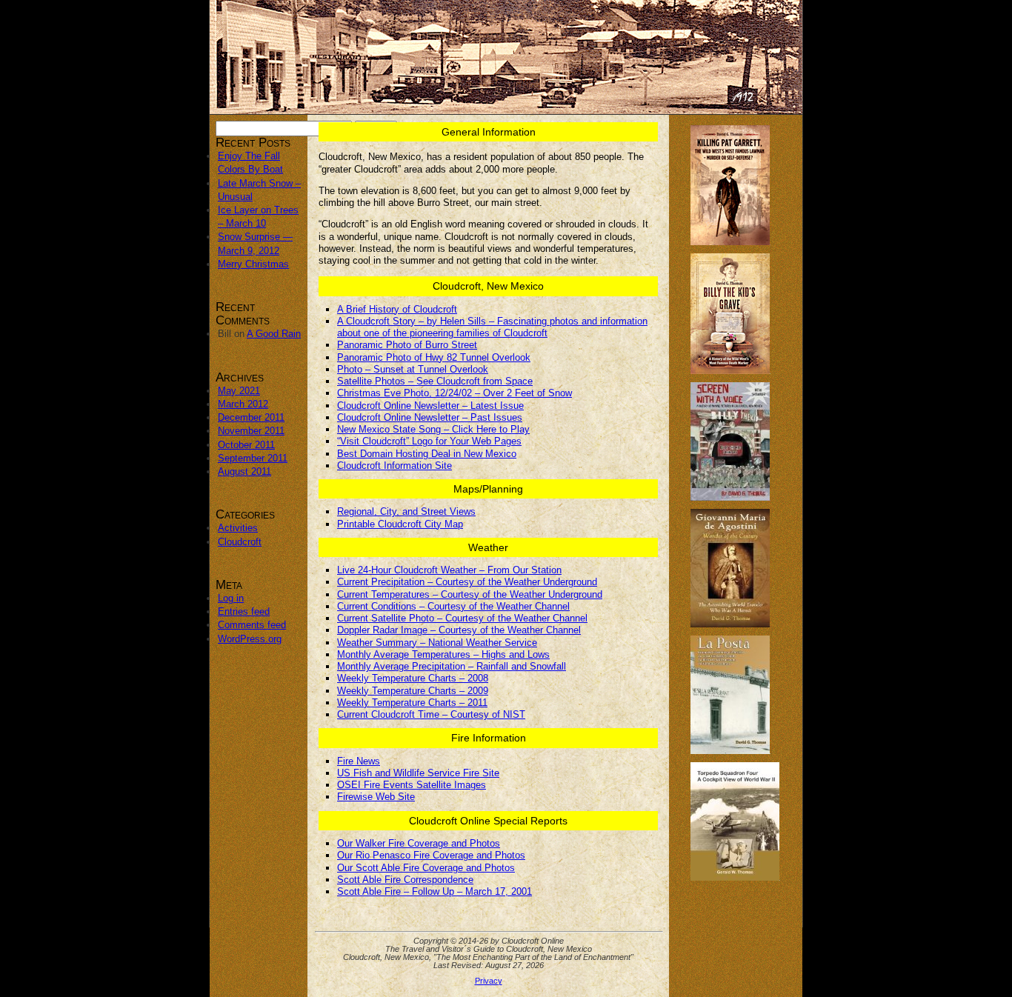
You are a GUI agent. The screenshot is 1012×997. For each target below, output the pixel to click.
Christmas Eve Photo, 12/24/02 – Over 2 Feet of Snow (454, 393)
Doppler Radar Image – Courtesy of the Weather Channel (459, 630)
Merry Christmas (253, 264)
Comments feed (252, 624)
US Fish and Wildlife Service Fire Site (418, 772)
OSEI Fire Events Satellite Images (411, 784)
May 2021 (239, 390)
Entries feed (244, 611)
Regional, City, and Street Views (406, 511)
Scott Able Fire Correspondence (405, 879)
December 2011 (251, 417)
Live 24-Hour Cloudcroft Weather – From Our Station (449, 570)
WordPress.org (250, 638)
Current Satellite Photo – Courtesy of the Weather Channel (462, 618)
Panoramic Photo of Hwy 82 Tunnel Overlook (433, 357)
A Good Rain (274, 333)
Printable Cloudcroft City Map (400, 524)
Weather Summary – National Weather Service (437, 642)
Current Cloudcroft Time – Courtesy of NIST (431, 714)
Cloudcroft (240, 541)
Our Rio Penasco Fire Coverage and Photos (431, 855)
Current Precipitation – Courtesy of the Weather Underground (467, 581)
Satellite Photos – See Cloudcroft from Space (435, 381)
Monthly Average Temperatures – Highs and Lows (443, 654)
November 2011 (251, 430)
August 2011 (244, 471)
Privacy (488, 980)
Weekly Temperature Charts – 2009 (412, 690)
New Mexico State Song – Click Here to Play (433, 429)
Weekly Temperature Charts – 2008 (412, 678)
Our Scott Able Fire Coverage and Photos (426, 867)
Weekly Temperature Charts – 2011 (412, 702)
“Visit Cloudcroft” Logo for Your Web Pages (429, 441)
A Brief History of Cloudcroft (397, 309)
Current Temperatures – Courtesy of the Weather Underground (469, 594)
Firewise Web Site (376, 796)
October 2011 (246, 444)
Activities (238, 527)
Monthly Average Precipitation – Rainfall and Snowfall (451, 666)
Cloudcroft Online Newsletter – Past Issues (429, 417)
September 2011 (252, 458)
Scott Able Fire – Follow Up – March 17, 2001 (434, 891)
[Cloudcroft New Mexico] (506, 57)
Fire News (358, 761)
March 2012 (243, 404)
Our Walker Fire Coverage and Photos (418, 843)
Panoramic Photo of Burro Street (407, 344)
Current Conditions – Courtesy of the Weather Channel (453, 606)
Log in (231, 598)
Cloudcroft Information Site (394, 465)
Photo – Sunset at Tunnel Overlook (412, 369)
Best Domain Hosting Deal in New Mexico (426, 453)
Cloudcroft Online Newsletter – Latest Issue (430, 405)
